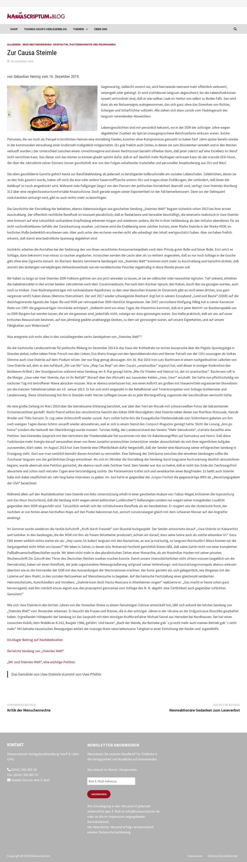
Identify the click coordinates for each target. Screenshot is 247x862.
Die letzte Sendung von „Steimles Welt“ (35, 651)
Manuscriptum (40, 856)
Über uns (100, 29)
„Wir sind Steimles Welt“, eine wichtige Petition (41, 662)
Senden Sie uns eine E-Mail (30, 780)
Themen (78, 29)
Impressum (195, 856)
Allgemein (13, 44)
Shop (14, 29)
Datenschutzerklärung (115, 832)
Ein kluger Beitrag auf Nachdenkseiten (35, 640)
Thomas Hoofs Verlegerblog (45, 29)
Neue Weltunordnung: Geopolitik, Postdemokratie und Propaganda (69, 44)
